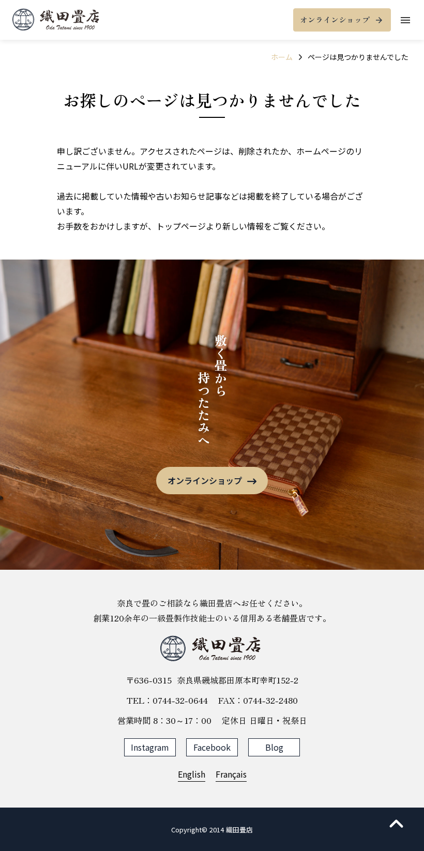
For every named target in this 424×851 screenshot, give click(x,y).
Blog (274, 747)
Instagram (150, 747)
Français (231, 774)
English (191, 774)
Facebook (212, 747)
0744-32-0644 (180, 700)
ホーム (282, 57)
